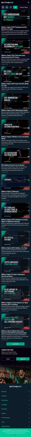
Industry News (24, 7)
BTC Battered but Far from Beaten (13, 165)
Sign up (25, 359)
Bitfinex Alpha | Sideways (10, 191)
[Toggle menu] (28, 2)
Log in (10, 359)
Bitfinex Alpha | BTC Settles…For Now (14, 248)
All (15, 7)
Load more (15, 344)
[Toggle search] (3, 7)
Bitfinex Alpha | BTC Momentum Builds (14, 110)
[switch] (10, 7)
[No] (29, 432)
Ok (15, 434)
